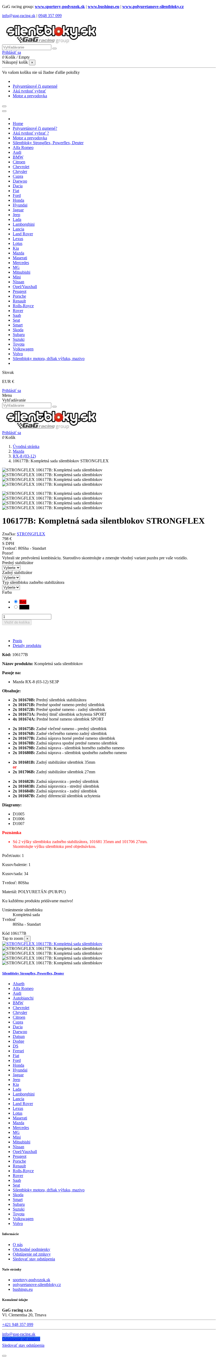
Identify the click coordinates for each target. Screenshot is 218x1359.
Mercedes (21, 1127)
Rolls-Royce (23, 1170)
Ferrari (18, 1051)
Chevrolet (21, 1007)
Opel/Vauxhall (25, 1151)
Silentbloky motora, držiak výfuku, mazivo (49, 1190)
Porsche (19, 1161)
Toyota (18, 1214)
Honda (18, 1065)
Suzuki (18, 1209)
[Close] (4, 111)
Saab (17, 1180)
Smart (18, 1199)
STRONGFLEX (31, 534)
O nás (18, 1244)
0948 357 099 (50, 15)
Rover (18, 1175)
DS (15, 1046)
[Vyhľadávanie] (54, 48)
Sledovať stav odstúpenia (34, 1259)
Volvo (18, 1223)
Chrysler (20, 1012)
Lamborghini (24, 1094)
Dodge (18, 1041)
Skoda (18, 1194)
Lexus (18, 1108)
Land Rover (23, 1103)
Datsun (19, 1036)
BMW (18, 1003)
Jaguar (18, 1075)
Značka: (9, 534)
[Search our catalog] (54, 406)
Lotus (17, 1113)
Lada (17, 1089)
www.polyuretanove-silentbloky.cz (153, 6)
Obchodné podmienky (31, 1249)
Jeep (16, 1079)
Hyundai (20, 1070)
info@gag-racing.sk (18, 15)
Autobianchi (23, 998)
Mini (17, 1137)
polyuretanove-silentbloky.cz (37, 1284)
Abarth (18, 983)
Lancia (18, 1099)
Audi (17, 993)
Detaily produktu (27, 645)
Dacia (18, 1027)
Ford (17, 1060)
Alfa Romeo (23, 988)
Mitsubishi (21, 1142)
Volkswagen (23, 1218)
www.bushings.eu (103, 6)
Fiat (16, 1055)
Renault (19, 1166)
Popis (17, 640)
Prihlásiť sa (11, 390)
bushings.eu (23, 1289)
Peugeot (19, 1156)
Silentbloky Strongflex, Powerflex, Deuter (33, 973)
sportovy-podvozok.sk (31, 1279)
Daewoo (20, 1031)
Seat (16, 1185)
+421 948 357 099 (17, 1324)
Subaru (19, 1204)
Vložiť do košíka (17, 622)
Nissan (18, 1146)
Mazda (18, 1123)
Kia (16, 1084)
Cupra (18, 1022)
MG (16, 1132)
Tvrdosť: (10, 548)
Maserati (20, 1118)
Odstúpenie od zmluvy (32, 1254)
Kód (6, 933)
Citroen (19, 1017)
